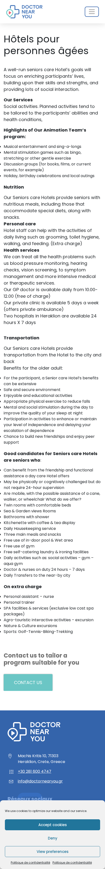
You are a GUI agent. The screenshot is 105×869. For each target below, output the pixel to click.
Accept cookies (52, 824)
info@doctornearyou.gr (40, 781)
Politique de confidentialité (30, 862)
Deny (52, 838)
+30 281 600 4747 (34, 771)
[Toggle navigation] (92, 12)
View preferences (53, 851)
